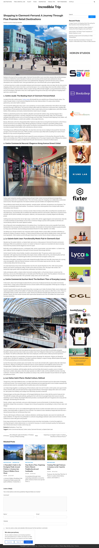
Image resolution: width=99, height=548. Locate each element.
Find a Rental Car (19, 1)
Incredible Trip (49, 7)
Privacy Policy (42, 546)
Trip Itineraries (62, 1)
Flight (29, 1)
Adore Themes (75, 546)
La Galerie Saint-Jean (47, 429)
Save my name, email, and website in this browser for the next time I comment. (27, 528)
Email (38, 514)
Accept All (28, 542)
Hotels (71, 1)
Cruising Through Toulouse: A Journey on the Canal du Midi (56, 467)
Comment (6, 495)
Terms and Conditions (53, 546)
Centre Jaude (26, 99)
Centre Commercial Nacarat (15, 429)
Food (35, 1)
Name (5, 514)
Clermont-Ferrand (36, 429)
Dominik (19, 22)
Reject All (19, 542)
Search (71, 14)
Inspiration (42, 1)
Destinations (7, 1)
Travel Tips (51, 1)
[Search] (94, 2)
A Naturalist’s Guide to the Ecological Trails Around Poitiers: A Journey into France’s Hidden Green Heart (12, 469)
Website (5, 521)
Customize (9, 542)
